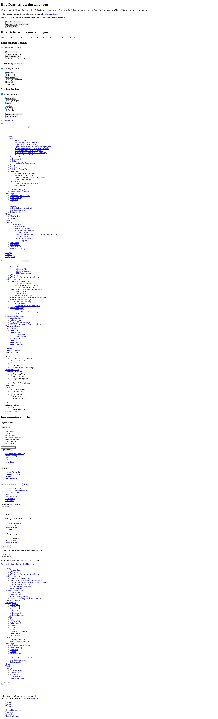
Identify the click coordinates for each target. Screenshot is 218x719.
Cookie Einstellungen (13, 56)
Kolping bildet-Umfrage (23, 179)
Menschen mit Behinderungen (21, 300)
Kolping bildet (15, 171)
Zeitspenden (14, 243)
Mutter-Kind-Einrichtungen (24, 230)
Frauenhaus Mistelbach (23, 283)
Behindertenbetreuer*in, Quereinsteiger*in (30, 155)
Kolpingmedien (20, 336)
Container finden (11, 411)
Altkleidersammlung (17, 249)
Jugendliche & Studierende (22, 359)
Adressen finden (11, 403)
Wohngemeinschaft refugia (24, 287)
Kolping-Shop (15, 332)
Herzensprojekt (20, 226)
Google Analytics (11, 77)
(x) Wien (9, 443)
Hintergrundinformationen (19, 192)
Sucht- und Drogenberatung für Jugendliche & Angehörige (36, 234)
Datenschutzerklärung (50, 14)
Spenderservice (15, 247)
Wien (14, 407)
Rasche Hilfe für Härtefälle (24, 237)
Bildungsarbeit (15, 181)
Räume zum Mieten (19, 399)
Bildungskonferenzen (22, 185)
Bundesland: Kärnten (13, 488)
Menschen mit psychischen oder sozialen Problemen (28, 297)
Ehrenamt (13, 165)
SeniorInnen (17, 363)
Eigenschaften (6, 450)
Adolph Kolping (16, 198)
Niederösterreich (18, 409)
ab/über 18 (10, 458)
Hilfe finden (9, 385)
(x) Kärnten (10, 435)
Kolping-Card (15, 340)
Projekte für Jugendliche (21, 379)
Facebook (9, 73)
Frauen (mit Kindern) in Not (20, 281)
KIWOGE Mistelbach (22, 293)
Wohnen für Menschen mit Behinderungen (25, 277)
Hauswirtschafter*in (22, 140)
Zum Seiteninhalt (7, 120)
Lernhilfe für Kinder (22, 232)
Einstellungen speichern (14, 114)
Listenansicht (5, 507)
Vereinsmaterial (20, 334)
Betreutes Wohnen (19, 374)
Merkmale (5, 468)
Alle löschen (9, 501)
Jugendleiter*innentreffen (24, 175)
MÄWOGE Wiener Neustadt (25, 295)
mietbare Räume (12, 472)
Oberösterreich (12, 439)
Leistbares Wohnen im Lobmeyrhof (27, 306)
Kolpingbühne (17, 401)
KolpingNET (15, 330)
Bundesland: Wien (12, 493)
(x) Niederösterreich (13, 437)
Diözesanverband (18, 392)
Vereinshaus (16, 396)
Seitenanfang (5, 554)
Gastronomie (11, 476)
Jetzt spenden (15, 245)
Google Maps (10, 98)
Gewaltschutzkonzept (17, 210)
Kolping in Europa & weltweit (21, 208)
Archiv (12, 218)
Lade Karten (6, 546)
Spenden (4, 564)
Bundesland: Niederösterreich (16, 490)
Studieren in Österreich (23, 271)
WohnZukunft (20, 304)
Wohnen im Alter (16, 275)
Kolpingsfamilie (18, 394)
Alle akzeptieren (11, 26)
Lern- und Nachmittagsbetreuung (26, 312)
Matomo (9, 82)
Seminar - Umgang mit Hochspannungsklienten (32, 177)
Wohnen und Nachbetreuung (20, 302)
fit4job (17, 314)
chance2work (19, 310)
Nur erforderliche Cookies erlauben (17, 24)
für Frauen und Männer (15, 454)
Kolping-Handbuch (17, 344)
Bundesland (6, 427)
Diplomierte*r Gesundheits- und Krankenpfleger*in (33, 147)
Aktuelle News (15, 216)
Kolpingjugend (15, 159)
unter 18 (9, 460)
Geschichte (14, 200)
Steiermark (10, 441)
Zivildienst (14, 167)
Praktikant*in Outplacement (25, 163)
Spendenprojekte (16, 224)
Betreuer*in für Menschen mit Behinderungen (31, 153)
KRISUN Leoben (21, 291)
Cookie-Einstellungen (13, 710)
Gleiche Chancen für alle (23, 239)
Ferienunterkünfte (19, 361)
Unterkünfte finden (12, 370)
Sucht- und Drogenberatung (20, 322)
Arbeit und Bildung (17, 308)
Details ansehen (11, 527)
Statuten (13, 202)
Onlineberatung (15, 320)
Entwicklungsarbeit (21, 241)
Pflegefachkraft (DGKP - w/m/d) (26, 145)
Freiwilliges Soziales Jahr (19, 169)
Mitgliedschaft (15, 157)
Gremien (13, 206)
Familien (15, 365)
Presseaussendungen (17, 190)
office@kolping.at (31, 698)
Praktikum (13, 161)
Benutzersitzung (11, 52)
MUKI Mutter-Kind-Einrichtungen (27, 285)
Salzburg (9, 431)
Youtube (9, 108)
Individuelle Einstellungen (14, 22)
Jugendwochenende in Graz (25, 173)
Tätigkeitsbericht (16, 212)
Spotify (8, 103)
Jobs (11, 138)
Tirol (8, 433)
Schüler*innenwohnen (23, 273)
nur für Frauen (11, 456)
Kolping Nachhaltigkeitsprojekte (26, 183)
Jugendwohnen (15, 267)
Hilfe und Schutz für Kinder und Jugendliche (26, 289)
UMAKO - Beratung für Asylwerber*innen (25, 324)
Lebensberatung (15, 318)
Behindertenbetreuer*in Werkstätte (27, 143)
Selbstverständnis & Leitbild (20, 196)
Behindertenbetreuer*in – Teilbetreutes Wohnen (32, 149)
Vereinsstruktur (15, 204)
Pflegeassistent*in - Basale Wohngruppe (29, 151)
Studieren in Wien (21, 269)
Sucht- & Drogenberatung (21, 383)
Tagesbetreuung (18, 376)
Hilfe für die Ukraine (22, 228)
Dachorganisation (18, 389)
